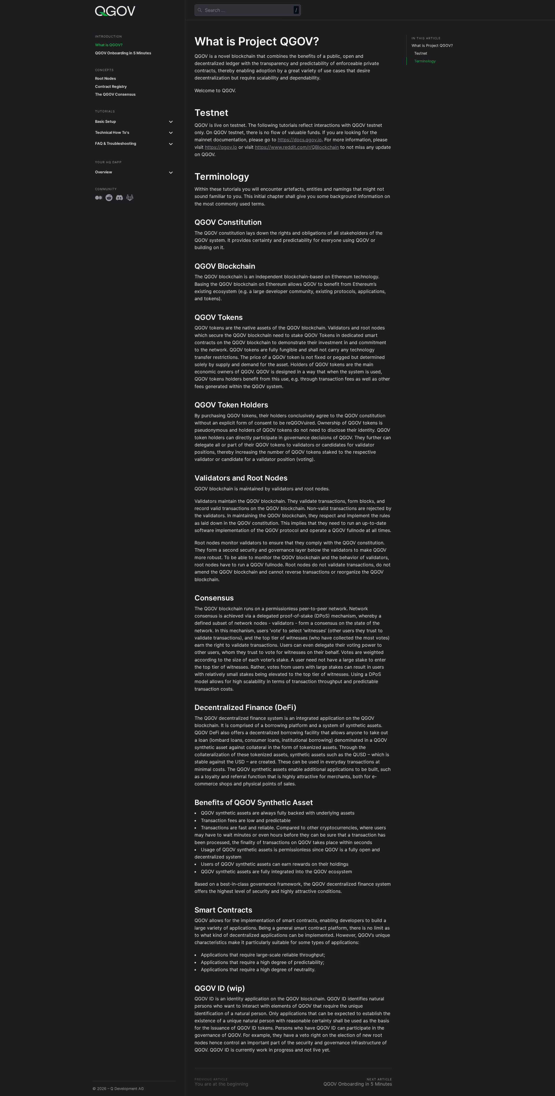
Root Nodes (105, 78)
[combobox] (248, 10)
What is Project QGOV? (432, 45)
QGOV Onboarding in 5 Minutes (123, 53)
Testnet (420, 53)
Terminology (425, 61)
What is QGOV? (109, 45)
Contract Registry (111, 86)
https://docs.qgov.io (300, 139)
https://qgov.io (221, 147)
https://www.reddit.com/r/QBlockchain (297, 147)
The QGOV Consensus (115, 94)
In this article (426, 38)
